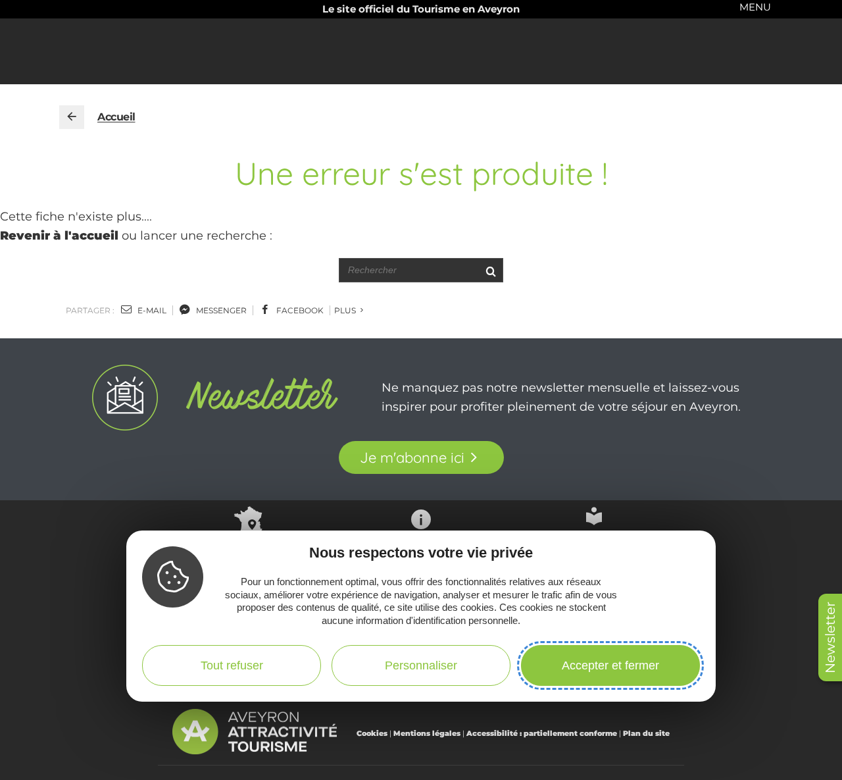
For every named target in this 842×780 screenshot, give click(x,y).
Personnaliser (421, 665)
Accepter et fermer (610, 665)
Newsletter (830, 637)
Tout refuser (232, 665)
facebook (299, 310)
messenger (220, 310)
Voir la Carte (248, 549)
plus (346, 310)
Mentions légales (426, 733)
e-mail (151, 310)
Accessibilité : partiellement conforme (541, 733)
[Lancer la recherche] (490, 270)
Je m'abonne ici (412, 457)
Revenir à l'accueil (59, 235)
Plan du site (646, 733)
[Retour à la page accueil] (71, 117)
